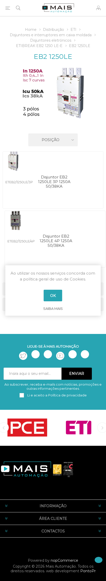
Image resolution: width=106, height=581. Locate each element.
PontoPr (88, 571)
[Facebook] (35, 354)
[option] (27, 427)
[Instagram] (48, 354)
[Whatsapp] (85, 354)
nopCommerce (64, 560)
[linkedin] (72, 354)
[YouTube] (60, 356)
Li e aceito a (56, 395)
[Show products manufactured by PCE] (27, 427)
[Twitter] (23, 356)
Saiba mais (53, 308)
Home (31, 29)
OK (53, 295)
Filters (54, 125)
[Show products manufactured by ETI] (79, 427)
